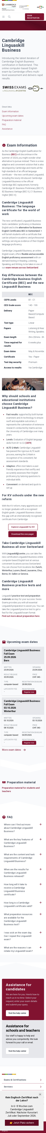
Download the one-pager (22, 534)
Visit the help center (17, 1013)
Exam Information (10, 111)
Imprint (5, 1131)
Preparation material (11, 120)
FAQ (4, 124)
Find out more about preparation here (20, 616)
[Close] (40, 1094)
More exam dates (11, 749)
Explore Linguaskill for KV (23, 527)
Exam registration (33, 17)
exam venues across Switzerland (22, 267)
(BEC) (14, 154)
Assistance (7, 129)
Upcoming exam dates (12, 116)
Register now (29, 692)
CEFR (28, 443)
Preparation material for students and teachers (21, 789)
